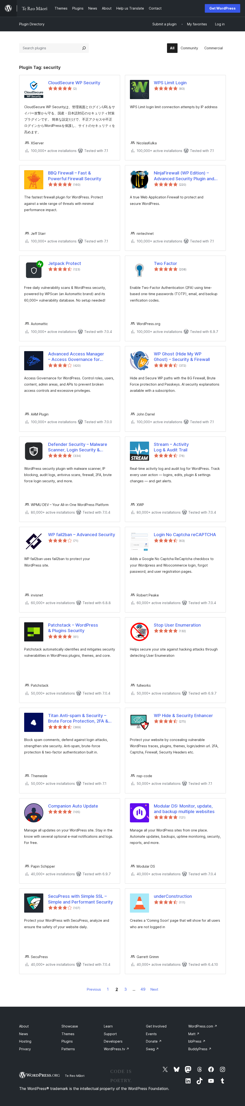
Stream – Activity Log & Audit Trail (171, 447)
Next (154, 989)
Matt (194, 1034)
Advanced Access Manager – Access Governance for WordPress (76, 356)
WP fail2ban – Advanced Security (81, 534)
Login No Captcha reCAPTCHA (185, 534)
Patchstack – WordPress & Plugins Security (73, 628)
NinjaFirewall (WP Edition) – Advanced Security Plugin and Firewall (184, 175)
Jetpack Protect (64, 263)
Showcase (69, 1026)
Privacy (25, 1049)
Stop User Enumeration (177, 625)
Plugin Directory (32, 24)
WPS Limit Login (170, 82)
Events (151, 1034)
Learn (108, 1026)
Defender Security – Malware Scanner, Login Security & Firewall (77, 447)
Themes (67, 1034)
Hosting (25, 1041)
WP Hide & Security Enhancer (183, 715)
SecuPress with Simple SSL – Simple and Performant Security (80, 899)
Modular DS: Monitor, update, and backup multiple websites (184, 808)
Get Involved (156, 1026)
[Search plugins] (84, 48)
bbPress (197, 1041)
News (23, 1034)
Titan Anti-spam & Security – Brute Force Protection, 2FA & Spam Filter (78, 718)
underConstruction (173, 896)
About (24, 1026)
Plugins (67, 1041)
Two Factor (165, 263)
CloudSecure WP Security (74, 82)
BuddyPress (200, 1049)
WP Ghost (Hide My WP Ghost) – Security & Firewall (182, 356)
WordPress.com (202, 1026)
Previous (94, 989)
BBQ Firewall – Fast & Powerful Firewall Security (74, 175)
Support (110, 1034)
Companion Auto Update (73, 805)
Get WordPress (222, 8)
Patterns (68, 1049)
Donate (154, 1041)
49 (142, 989)
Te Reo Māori (74, 1076)
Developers (113, 1041)
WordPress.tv (116, 1049)
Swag (152, 1049)
